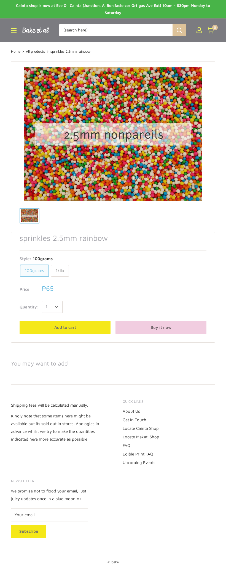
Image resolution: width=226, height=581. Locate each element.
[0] (210, 30)
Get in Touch (134, 419)
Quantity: (29, 307)
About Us (131, 411)
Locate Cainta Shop (141, 428)
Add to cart (65, 327)
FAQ (126, 445)
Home (15, 51)
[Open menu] (14, 30)
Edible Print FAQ (138, 454)
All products (35, 51)
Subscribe (28, 531)
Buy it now (160, 327)
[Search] (179, 30)
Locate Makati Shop (141, 437)
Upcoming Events (139, 462)
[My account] (199, 30)
